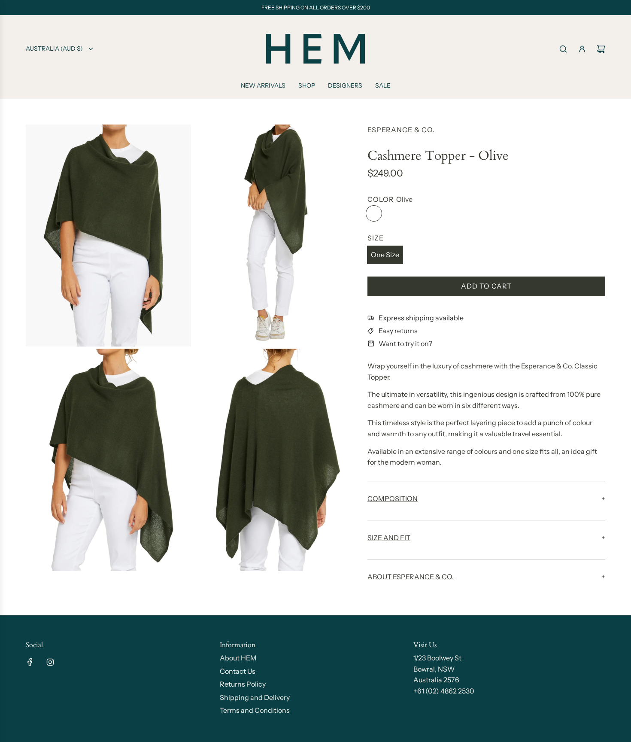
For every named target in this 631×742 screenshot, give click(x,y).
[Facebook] (30, 662)
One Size (385, 254)
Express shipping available (421, 317)
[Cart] (601, 49)
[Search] (563, 49)
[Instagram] (50, 662)
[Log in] (582, 49)
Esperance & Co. (401, 129)
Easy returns (398, 330)
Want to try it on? (405, 343)
